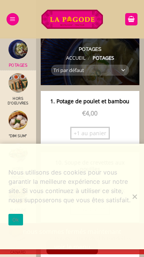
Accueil (76, 57)
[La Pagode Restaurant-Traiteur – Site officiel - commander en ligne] (72, 19)
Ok (15, 220)
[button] (13, 19)
